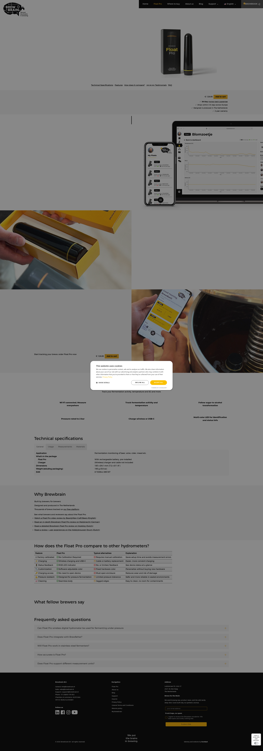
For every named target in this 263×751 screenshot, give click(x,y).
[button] (103, 382)
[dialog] (131, 375)
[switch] (256, 743)
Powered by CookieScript (159, 388)
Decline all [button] (140, 383)
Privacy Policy (107, 377)
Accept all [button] (158, 383)
